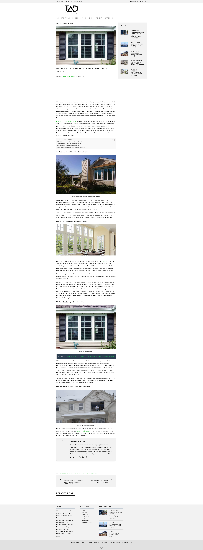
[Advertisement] (118, 9)
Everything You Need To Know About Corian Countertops (73, 482)
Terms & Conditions (87, 522)
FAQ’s (83, 518)
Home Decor (77, 18)
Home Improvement (93, 18)
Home (58, 23)
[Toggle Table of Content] (112, 139)
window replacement (83, 431)
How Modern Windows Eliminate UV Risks (69, 143)
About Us (60, 1)
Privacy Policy (85, 520)
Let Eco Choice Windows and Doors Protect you (71, 147)
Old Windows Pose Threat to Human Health (70, 142)
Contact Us (68, 1)
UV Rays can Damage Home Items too (68, 145)
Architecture (63, 18)
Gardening (110, 18)
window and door (79, 473)
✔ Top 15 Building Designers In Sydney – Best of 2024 (136, 72)
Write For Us (78, 1)
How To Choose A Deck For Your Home (99, 481)
